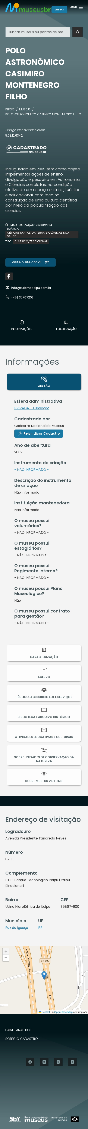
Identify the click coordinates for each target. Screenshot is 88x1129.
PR (40, 927)
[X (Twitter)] (44, 1062)
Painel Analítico (18, 1030)
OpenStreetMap (63, 1012)
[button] (44, 975)
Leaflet (45, 1012)
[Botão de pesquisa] (77, 32)
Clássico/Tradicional (31, 241)
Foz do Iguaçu (16, 927)
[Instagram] (58, 1062)
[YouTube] (72, 1062)
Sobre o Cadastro (21, 1039)
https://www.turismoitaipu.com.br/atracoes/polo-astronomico (30, 262)
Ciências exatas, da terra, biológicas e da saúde (38, 234)
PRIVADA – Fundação (31, 408)
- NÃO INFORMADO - (31, 469)
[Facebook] (30, 1062)
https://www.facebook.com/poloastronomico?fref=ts (9, 276)
